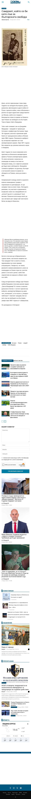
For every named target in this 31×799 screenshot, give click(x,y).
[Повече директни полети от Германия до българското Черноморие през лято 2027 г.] (6, 384)
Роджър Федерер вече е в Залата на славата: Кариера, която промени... (20, 704)
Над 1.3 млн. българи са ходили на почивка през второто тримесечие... (19, 712)
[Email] (23, 25)
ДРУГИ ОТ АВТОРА (17, 360)
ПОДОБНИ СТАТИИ (7, 360)
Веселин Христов (5, 19)
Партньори (15, 792)
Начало (4, 792)
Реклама (8, 794)
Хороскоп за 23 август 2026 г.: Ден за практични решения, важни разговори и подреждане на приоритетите (18, 614)
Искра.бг (3, 649)
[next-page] (5, 421)
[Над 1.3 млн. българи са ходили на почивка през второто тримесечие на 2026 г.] (6, 713)
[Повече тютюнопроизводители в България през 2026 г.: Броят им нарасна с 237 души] (6, 403)
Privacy (23, 794)
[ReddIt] (19, 25)
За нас (9, 792)
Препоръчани (14, 707)
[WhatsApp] (27, 25)
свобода (4, 345)
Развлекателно (5, 644)
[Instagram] (14, 788)
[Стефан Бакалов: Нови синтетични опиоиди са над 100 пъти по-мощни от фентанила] (6, 414)
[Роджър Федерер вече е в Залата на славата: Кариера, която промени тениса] (6, 704)
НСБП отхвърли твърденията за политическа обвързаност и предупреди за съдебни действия (15, 687)
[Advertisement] (15, 84)
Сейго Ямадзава (11, 345)
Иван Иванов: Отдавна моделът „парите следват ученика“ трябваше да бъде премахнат (14, 536)
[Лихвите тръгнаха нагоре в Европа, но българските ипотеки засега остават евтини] (6, 393)
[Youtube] (21, 788)
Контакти (18, 794)
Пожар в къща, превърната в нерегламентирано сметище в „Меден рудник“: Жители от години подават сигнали (13, 498)
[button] (2, 2)
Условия (25, 792)
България (4, 8)
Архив (13, 794)
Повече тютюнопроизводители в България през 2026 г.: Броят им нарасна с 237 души (18, 404)
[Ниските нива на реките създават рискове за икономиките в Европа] (6, 367)
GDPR (20, 792)
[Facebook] (7, 25)
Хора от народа (8, 647)
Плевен (20, 343)
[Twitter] (11, 25)
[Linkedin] (15, 25)
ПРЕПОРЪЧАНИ (8, 661)
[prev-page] (3, 421)
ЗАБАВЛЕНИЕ (7, 623)
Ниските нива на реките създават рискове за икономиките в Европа (18, 366)
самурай (25, 343)
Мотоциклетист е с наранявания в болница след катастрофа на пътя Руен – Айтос (18, 605)
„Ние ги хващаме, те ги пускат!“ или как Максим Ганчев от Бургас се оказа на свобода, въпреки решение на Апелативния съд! (15, 574)
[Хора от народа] (15, 635)
